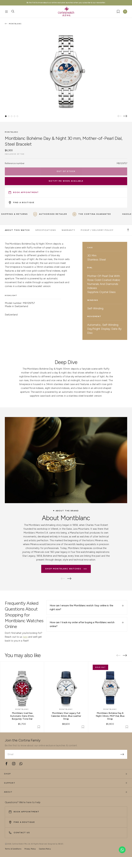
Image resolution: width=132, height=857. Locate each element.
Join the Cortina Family (22, 740)
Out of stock (66, 171)
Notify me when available (66, 181)
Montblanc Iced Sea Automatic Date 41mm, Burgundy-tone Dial (22, 716)
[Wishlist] (118, 11)
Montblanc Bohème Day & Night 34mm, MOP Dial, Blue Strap (110, 716)
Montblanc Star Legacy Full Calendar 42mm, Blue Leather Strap (66, 716)
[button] (6, 116)
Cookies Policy (45, 849)
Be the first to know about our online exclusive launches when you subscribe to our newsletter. (66, 3)
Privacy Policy (30, 849)
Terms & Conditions (13, 849)
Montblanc (11, 132)
